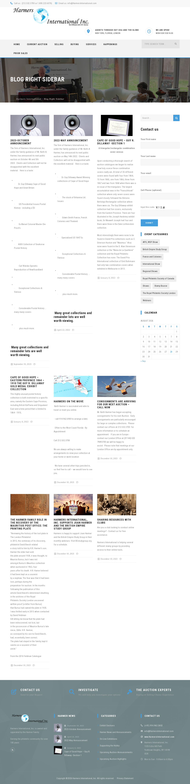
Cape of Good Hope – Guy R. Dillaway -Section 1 (115, 142)
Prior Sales (21, 53)
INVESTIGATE (88, 690)
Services (91, 44)
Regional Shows (150, 271)
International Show (151, 264)
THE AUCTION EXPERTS (153, 690)
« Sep (143, 361)
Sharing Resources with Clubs (114, 521)
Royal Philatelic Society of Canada (158, 278)
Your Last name (148, 156)
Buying (75, 44)
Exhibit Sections (107, 725)
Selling (59, 44)
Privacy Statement (125, 778)
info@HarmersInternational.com (82, 3)
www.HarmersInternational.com (159, 737)
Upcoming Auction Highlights (113, 759)
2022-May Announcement (71, 140)
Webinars (147, 300)
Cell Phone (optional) (151, 190)
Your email (146, 173)
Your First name (148, 139)
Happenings (110, 44)
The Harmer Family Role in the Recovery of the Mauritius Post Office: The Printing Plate (29, 524)
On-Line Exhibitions (108, 739)
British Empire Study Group (155, 249)
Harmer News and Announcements (116, 732)
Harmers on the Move (69, 401)
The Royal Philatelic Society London (159, 293)
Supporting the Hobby (109, 745)
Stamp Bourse (161, 286)
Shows (146, 286)
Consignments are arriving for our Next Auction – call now (116, 404)
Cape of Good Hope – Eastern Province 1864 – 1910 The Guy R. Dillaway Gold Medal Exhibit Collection (27, 383)
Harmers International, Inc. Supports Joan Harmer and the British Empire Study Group (73, 524)
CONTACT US (30, 690)
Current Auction (37, 44)
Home (17, 44)
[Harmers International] (50, 16)
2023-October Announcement (20, 142)
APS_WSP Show (150, 242)
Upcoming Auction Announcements (116, 752)
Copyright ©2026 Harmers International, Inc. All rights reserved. (85, 778)
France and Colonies (152, 256)
